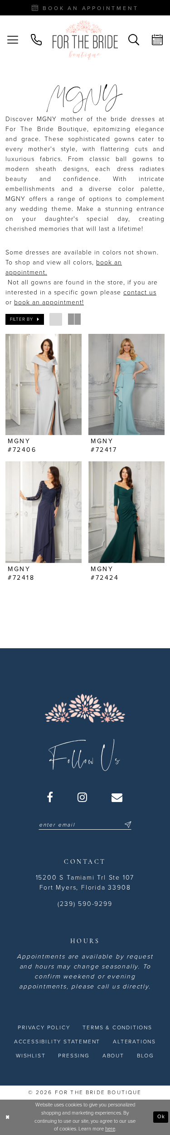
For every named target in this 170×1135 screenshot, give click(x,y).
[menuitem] (12, 40)
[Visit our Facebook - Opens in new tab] (50, 797)
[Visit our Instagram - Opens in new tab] (83, 797)
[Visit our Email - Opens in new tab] (117, 797)
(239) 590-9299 (85, 904)
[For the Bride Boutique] (85, 40)
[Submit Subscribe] (126, 825)
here (110, 1129)
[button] (12, 40)
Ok (161, 1117)
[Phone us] (36, 40)
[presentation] (43, 384)
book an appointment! (49, 302)
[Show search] (134, 40)
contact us (139, 292)
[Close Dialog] (8, 1117)
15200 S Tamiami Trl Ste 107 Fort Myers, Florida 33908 (85, 882)
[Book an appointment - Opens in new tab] (157, 40)
